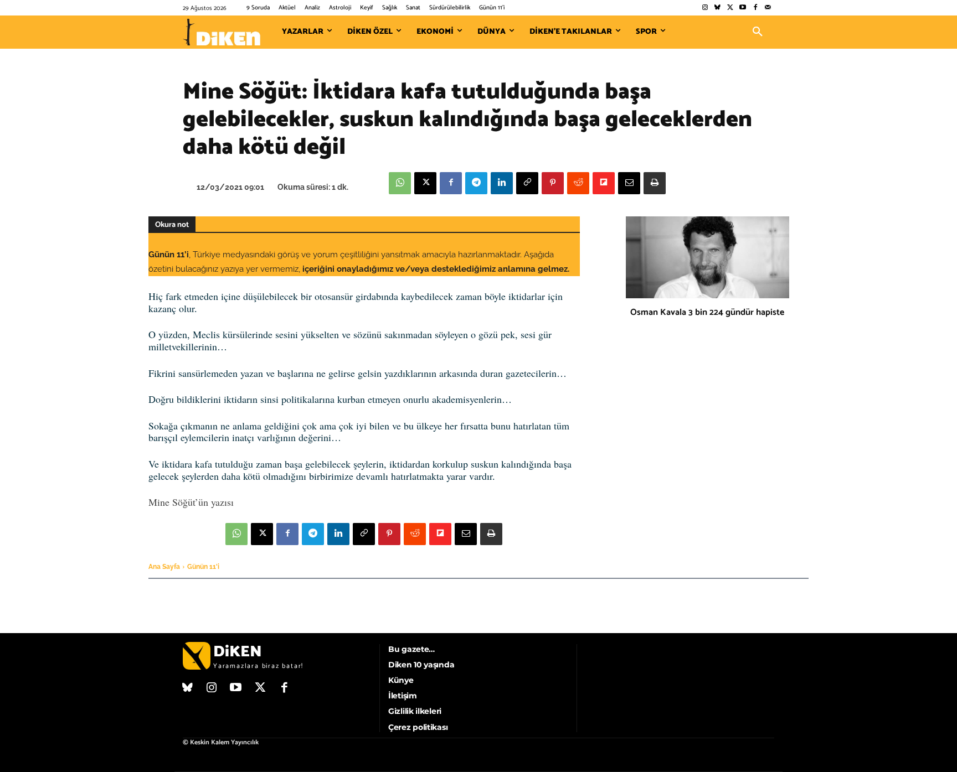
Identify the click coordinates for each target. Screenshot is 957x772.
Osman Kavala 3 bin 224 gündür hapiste (707, 312)
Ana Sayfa (164, 567)
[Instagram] (704, 8)
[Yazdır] (655, 183)
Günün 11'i (203, 567)
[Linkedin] (502, 183)
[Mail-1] (768, 8)
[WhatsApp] (400, 183)
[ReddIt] (578, 183)
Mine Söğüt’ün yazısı (191, 502)
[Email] (629, 183)
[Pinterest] (553, 183)
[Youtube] (743, 8)
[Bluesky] (717, 8)
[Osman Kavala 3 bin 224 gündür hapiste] (707, 257)
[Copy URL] (527, 183)
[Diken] (221, 32)
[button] (757, 32)
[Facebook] (755, 8)
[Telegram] (476, 183)
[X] (425, 183)
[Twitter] (730, 8)
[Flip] (604, 183)
